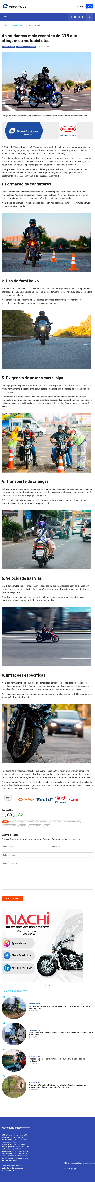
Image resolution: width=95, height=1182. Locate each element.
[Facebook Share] (4, 815)
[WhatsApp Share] (20, 815)
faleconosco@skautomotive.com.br (81, 1163)
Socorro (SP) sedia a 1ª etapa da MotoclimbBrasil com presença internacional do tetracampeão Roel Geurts (58, 1086)
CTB (52, 822)
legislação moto (10, 826)
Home (7, 25)
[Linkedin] (82, 17)
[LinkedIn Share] (15, 815)
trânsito (23, 826)
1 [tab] (46, 985)
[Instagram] (79, 17)
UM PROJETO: (81, 6)
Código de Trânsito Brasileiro (68, 822)
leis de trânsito (35, 826)
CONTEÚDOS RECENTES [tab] (15, 991)
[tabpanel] (47, 947)
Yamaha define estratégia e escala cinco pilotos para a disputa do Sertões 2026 (59, 1007)
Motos (47, 826)
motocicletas (42, 822)
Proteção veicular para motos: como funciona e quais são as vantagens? (57, 1059)
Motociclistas (17, 25)
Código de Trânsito (26, 822)
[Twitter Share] (9, 815)
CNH (13, 822)
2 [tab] (49, 985)
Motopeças (21, 47)
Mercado (31, 47)
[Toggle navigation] (5, 17)
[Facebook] (71, 17)
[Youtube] (75, 17)
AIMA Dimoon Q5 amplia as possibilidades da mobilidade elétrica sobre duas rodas (61, 1033)
